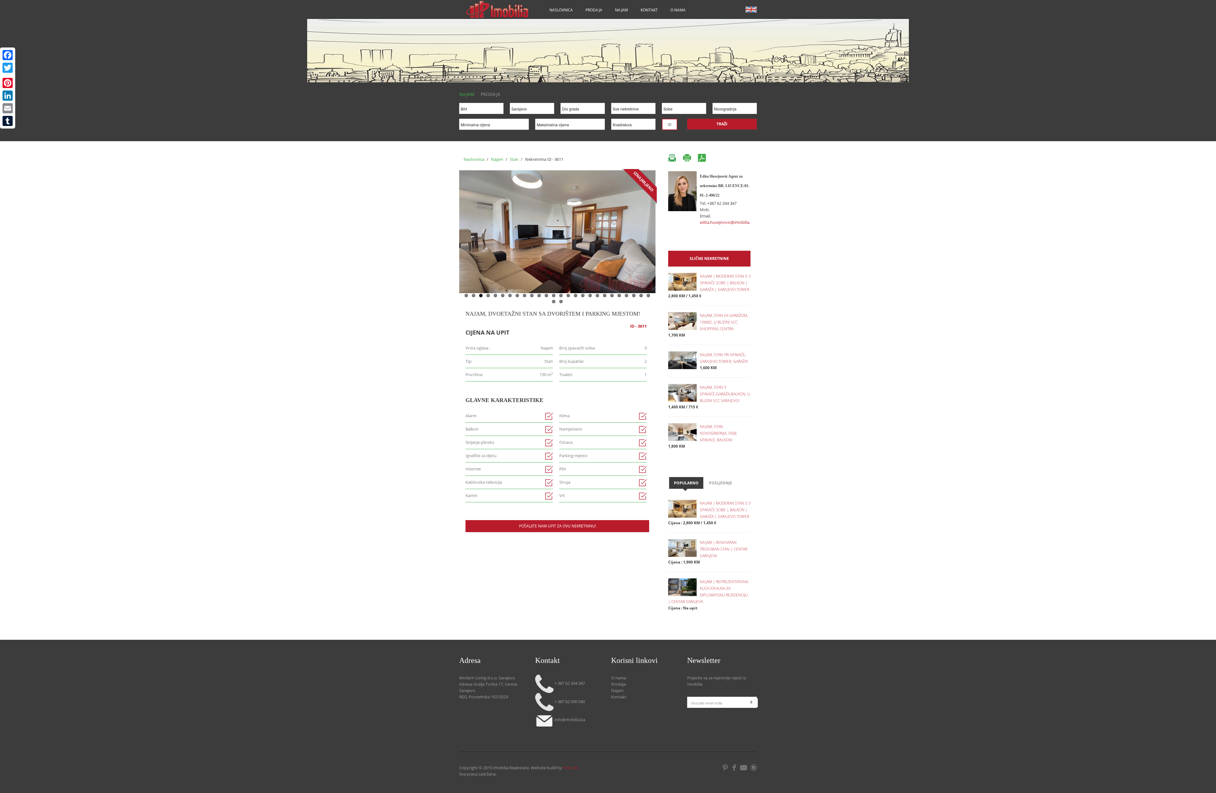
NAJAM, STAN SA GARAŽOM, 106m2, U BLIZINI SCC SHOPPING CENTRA (724, 322)
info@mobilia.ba (569, 719)
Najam (621, 10)
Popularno (686, 483)
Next (662, 230)
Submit (752, 702)
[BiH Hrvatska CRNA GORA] (481, 110)
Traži (722, 124)
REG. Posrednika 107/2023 (483, 697)
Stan (514, 159)
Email (744, 768)
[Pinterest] (7, 83)
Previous (452, 230)
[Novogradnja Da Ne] (734, 110)
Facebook (734, 768)
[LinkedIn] (7, 95)
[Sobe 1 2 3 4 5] (684, 110)
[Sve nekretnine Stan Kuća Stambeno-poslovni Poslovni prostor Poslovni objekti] (633, 110)
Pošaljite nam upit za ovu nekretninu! (557, 526)
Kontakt (649, 10)
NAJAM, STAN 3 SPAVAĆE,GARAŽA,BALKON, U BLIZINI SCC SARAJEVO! (725, 394)
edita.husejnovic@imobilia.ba (727, 222)
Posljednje (720, 483)
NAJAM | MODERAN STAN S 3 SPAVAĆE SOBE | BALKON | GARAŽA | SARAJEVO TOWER (725, 283)
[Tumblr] (7, 121)
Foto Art (571, 768)
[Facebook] (7, 55)
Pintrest (725, 768)
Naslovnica (561, 10)
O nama (678, 10)
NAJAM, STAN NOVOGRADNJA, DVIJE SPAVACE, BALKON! (718, 433)
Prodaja (594, 10)
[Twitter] (7, 67)
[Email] (7, 108)
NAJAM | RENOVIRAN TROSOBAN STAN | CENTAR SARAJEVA (723, 549)
